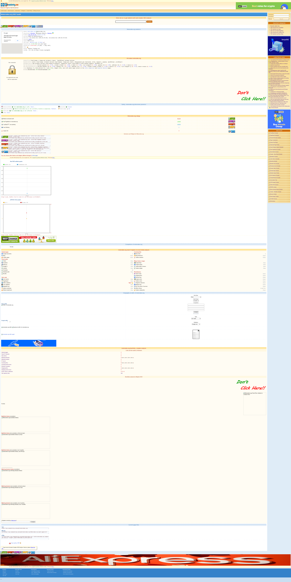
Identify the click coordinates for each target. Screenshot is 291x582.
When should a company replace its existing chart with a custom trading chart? (278, 79)
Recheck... (55, 108)
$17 (178, 118)
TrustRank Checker (274, 133)
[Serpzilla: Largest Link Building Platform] (28, 346)
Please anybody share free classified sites (279, 66)
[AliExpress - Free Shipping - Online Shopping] (145, 565)
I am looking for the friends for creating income (280, 59)
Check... (33, 107)
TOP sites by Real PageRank (276, 30)
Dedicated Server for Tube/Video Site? (278, 103)
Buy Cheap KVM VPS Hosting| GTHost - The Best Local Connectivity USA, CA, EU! (278, 96)
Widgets (23, 10)
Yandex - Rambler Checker (275, 191)
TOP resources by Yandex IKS (277, 32)
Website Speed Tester (274, 172)
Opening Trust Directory (67, 572)
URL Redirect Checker (274, 175)
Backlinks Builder (273, 161)
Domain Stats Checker (274, 168)
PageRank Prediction (274, 135)
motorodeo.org (31, 31)
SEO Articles (272, 201)
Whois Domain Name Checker (276, 189)
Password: (270, 16)
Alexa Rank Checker (274, 151)
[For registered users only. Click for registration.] (20, 543)
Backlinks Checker (274, 156)
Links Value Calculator (274, 158)
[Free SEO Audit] (17, 553)
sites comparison (89, 68)
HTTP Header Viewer (274, 182)
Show (132, 261)
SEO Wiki (4, 575)
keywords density (102, 68)
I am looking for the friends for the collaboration (280, 106)
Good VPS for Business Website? (277, 75)
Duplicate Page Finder (274, 144)
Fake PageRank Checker (275, 149)
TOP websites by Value (275, 29)
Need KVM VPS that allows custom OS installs (280, 73)
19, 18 (130, 282)
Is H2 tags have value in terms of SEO (278, 76)
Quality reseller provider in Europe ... (278, 104)
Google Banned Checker (275, 177)
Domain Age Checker (274, 170)
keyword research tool (275, 65)
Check (131, 255)
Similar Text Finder (274, 142)
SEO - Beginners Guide (35, 572)
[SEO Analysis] (9, 8)
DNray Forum (36, 10)
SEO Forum (11, 10)
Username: (271, 14)
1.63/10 (179, 121)
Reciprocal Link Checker (275, 165)
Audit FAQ (29, 10)
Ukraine (33, 33)
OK (17, 40)
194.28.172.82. (32, 34)
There (264, 288)
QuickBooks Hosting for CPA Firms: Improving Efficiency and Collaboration (278, 83)
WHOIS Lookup (273, 187)
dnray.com (13, 520)
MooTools (32, 42)
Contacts (4, 572)
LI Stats (40, 42)
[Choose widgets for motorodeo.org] (39, 27)
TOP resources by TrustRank (276, 27)
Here (261, 288)
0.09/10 (179, 124)
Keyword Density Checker (275, 137)
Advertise (17, 10)
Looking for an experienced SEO (277, 91)
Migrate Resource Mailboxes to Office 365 (279, 101)
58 (132, 270)
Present (70, 107)
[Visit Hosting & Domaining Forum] (251, 102)
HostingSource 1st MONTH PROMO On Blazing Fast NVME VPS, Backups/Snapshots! (277, 94)
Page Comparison (274, 140)
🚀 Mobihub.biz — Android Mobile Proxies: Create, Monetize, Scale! (278, 62)
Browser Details (273, 194)
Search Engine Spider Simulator (276, 147)
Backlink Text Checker (274, 163)
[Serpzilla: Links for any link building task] (279, 55)
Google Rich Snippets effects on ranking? (279, 63)
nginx (30, 39)
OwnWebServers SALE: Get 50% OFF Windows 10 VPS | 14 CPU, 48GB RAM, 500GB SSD (278, 71)
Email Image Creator (274, 196)
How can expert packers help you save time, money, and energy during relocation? (278, 100)
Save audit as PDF (15, 543)
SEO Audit (3, 10)
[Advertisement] (279, 213)
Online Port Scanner (274, 184)
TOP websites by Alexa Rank (276, 34)
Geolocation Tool (273, 180)
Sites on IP (41, 34)
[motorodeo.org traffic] (7, 334)
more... (52, 0)
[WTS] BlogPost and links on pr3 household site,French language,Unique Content (278, 81)
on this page (35, 155)
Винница (50, 33)
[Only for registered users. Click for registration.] (27, 47)
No (69, 108)
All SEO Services (273, 198)
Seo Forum (17, 572)
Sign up (270, 18)
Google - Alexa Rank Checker (276, 154)
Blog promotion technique (51, 572)
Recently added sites (275, 26)
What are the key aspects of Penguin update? (280, 85)
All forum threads (274, 107)
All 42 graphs (196, 313)
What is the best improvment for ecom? (278, 97)
